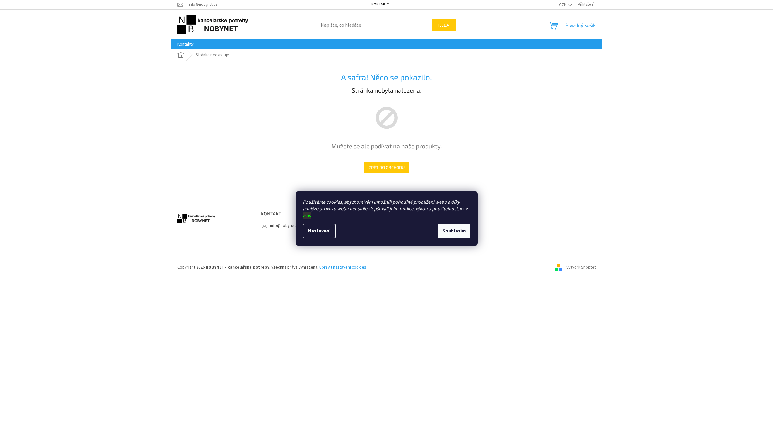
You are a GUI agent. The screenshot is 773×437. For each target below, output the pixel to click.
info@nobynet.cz (285, 226)
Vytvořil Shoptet (581, 267)
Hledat (443, 25)
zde (306, 215)
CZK (563, 5)
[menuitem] (185, 44)
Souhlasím (454, 231)
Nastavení (319, 231)
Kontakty (380, 4)
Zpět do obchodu (387, 167)
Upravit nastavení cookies (342, 267)
